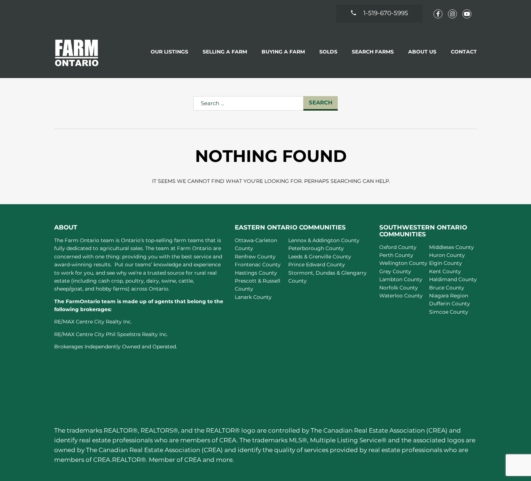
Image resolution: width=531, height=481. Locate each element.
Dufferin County (449, 303)
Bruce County (446, 287)
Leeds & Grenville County (319, 256)
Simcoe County (448, 312)
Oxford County (397, 247)
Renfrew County (255, 256)
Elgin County (445, 263)
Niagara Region (448, 295)
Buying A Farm (283, 51)
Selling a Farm (225, 51)
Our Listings (169, 51)
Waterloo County (401, 295)
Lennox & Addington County (323, 240)
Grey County (395, 271)
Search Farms (373, 51)
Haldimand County (453, 279)
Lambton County (400, 279)
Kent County (445, 271)
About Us (422, 51)
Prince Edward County (316, 264)
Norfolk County (398, 287)
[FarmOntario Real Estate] (76, 52)
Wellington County (403, 263)
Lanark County (253, 297)
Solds (328, 51)
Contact (464, 51)
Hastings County (256, 273)
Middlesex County (451, 247)
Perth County (396, 255)
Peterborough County (316, 248)
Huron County (447, 255)
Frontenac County (258, 264)
